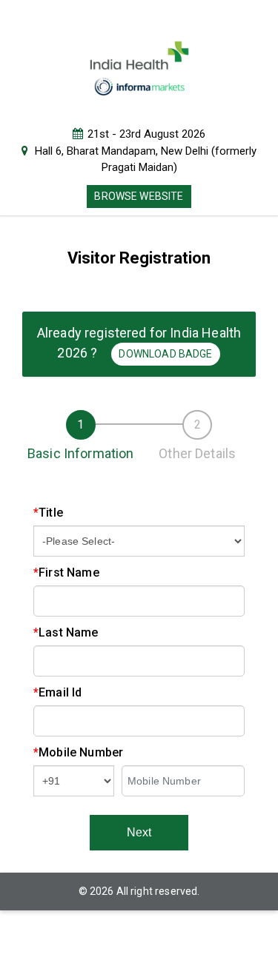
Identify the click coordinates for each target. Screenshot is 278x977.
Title (48, 513)
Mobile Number (78, 752)
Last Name (66, 632)
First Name (66, 572)
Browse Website (138, 196)
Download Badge (165, 354)
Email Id (57, 692)
